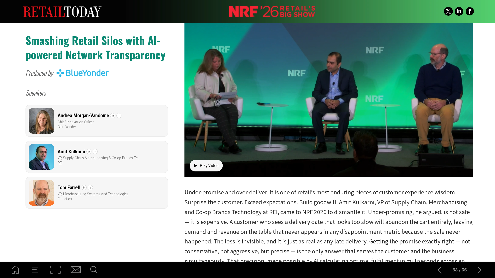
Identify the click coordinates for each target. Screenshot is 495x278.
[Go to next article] (479, 270)
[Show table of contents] (35, 270)
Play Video (206, 165)
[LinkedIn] (112, 115)
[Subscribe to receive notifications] (75, 270)
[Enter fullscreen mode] (55, 270)
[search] (95, 270)
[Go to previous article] (439, 270)
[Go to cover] (15, 270)
